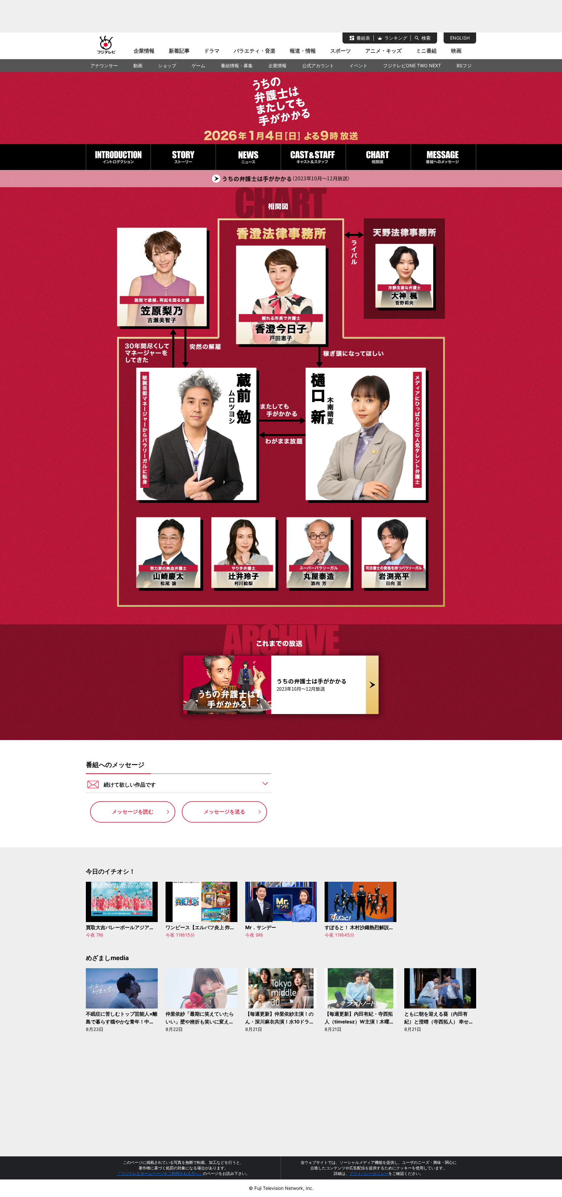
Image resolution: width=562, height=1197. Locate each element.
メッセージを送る (224, 811)
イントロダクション (118, 157)
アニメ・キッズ (383, 50)
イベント (358, 65)
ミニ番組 (426, 50)
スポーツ (340, 50)
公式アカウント (318, 65)
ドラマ (212, 50)
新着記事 (179, 50)
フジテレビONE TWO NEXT (412, 65)
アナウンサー (104, 65)
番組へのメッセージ (443, 157)
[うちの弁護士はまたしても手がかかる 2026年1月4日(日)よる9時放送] (281, 108)
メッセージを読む (133, 811)
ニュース (248, 157)
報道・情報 (303, 50)
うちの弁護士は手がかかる (286, 179)
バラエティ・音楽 (254, 50)
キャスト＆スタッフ (313, 157)
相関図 (378, 157)
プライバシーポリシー (368, 1173)
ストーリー (183, 157)
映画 (456, 50)
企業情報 (144, 50)
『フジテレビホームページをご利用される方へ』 (160, 1173)
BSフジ (464, 65)
